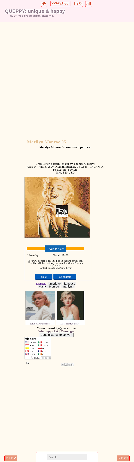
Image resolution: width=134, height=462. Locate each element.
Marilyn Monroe (49, 286)
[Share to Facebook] (72, 364)
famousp (69, 283)
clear (44, 276)
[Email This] (63, 364)
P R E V (11, 458)
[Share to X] (69, 364)
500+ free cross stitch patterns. (32, 15)
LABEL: (42, 283)
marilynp (68, 286)
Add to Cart (56, 248)
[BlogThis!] (66, 364)
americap (55, 283)
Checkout (65, 276)
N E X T (123, 458)
